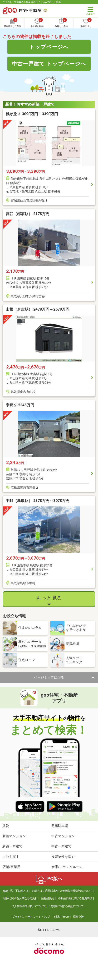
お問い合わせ (61, 917)
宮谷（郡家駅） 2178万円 (27, 213)
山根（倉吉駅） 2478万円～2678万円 (37, 309)
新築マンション (14, 836)
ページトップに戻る (49, 677)
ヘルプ (46, 917)
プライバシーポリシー (25, 917)
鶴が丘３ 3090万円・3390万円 (32, 114)
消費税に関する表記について (66, 906)
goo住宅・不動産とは (15, 890)
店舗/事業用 (11, 867)
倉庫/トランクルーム (67, 867)
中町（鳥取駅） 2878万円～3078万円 (37, 500)
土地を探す (10, 857)
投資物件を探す (63, 857)
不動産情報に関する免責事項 (75, 898)
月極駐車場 (59, 826)
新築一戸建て (12, 846)
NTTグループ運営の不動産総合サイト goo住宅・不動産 (32, 2)
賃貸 (5, 826)
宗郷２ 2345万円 (20, 405)
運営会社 (78, 917)
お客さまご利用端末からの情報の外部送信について (62, 890)
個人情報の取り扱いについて (29, 906)
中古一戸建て (61, 846)
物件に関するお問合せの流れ (20, 898)
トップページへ (49, 47)
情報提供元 (47, 898)
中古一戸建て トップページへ (49, 63)
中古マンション (63, 836)
